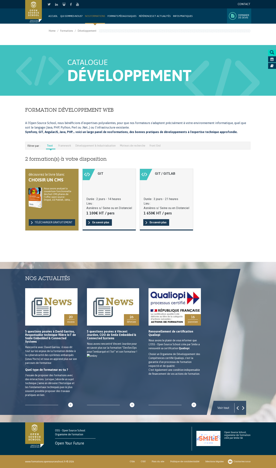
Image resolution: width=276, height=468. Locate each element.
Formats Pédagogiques (122, 16)
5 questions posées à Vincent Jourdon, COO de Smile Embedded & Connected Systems (111, 335)
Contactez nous (242, 461)
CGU (143, 461)
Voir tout (223, 407)
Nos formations (95, 16)
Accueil (53, 16)
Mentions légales (214, 461)
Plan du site (158, 461)
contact (244, 4)
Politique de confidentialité (184, 461)
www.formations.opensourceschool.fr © (46, 461)
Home (52, 30)
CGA (132, 461)
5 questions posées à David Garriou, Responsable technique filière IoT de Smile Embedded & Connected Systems (50, 336)
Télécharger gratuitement (53, 222)
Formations (66, 30)
